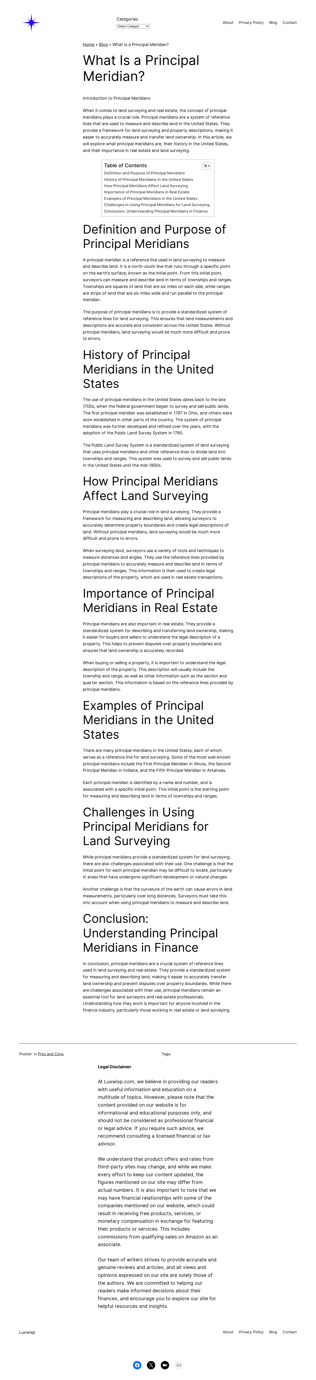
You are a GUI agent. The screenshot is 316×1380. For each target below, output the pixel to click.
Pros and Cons (51, 1054)
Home (88, 44)
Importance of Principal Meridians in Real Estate (146, 192)
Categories (127, 19)
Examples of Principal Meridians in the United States (151, 198)
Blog (103, 44)
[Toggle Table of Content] (204, 166)
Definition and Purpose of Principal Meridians (144, 173)
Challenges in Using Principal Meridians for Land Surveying (157, 204)
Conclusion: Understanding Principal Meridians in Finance (156, 211)
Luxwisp (27, 1332)
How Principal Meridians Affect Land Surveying (146, 185)
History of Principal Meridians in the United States (148, 179)
